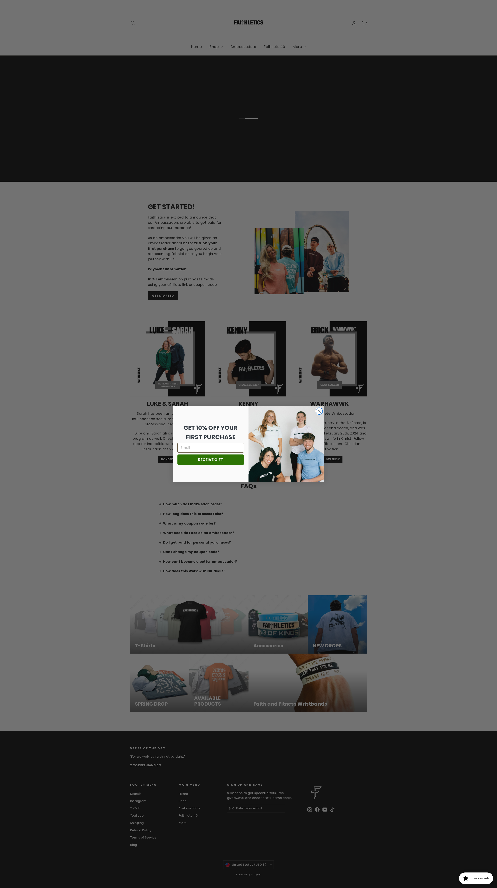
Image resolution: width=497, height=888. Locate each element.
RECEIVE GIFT (210, 459)
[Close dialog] (319, 411)
